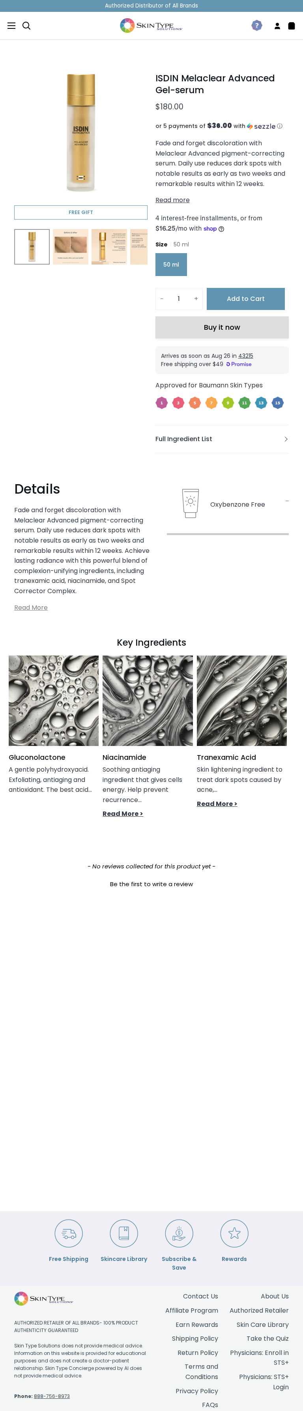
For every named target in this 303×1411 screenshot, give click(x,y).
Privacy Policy (197, 1391)
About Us (275, 1296)
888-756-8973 (52, 1396)
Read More (31, 607)
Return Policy (198, 1352)
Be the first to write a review (151, 884)
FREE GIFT (81, 212)
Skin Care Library (263, 1324)
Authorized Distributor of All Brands (151, 5)
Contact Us (200, 1296)
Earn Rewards (197, 1324)
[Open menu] (8, 25)
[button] (222, 126)
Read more (172, 200)
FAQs (210, 1404)
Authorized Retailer (259, 1310)
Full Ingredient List (183, 438)
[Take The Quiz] (253, 25)
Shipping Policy (195, 1338)
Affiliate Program (191, 1310)
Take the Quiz (268, 1338)
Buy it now (222, 327)
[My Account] (274, 25)
